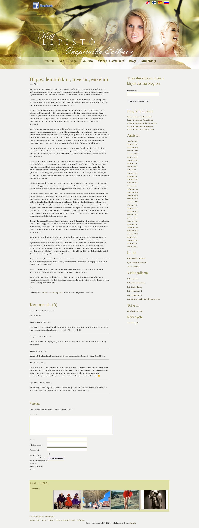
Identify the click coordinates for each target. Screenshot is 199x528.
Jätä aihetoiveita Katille (135, 311)
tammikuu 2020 (132, 154)
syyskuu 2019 (132, 166)
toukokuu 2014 (132, 227)
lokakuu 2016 (132, 186)
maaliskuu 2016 (132, 192)
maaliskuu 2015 (132, 211)
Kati (62, 60)
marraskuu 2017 (132, 179)
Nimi (32, 440)
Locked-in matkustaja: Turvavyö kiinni (140, 129)
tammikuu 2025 (132, 141)
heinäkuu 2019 (132, 173)
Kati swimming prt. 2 (134, 291)
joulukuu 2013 (132, 237)
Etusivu (48, 60)
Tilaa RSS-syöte (132, 323)
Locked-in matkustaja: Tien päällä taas (140, 120)
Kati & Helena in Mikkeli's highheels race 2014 (143, 299)
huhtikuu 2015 (132, 208)
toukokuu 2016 (132, 189)
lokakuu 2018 (132, 176)
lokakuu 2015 (132, 205)
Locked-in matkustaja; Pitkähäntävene (140, 126)
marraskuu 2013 (132, 240)
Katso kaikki (35, 488)
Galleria (87, 60)
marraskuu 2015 (132, 202)
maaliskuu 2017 (132, 182)
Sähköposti (132, 90)
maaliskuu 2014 (132, 230)
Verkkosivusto (35, 450)
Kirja (73, 60)
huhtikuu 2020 (132, 144)
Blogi (132, 60)
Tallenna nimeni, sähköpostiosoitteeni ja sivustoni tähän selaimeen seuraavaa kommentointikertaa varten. (38, 462)
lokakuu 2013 (132, 243)
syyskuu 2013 (132, 246)
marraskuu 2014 (132, 221)
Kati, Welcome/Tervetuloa (136, 283)
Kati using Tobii (132, 279)
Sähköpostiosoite (36, 445)
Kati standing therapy (134, 287)
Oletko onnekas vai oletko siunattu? (139, 116)
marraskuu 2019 (132, 160)
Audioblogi (148, 60)
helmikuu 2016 (132, 195)
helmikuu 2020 (132, 150)
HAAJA (133, 523)
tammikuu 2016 (132, 198)
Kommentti (34, 415)
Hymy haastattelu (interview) (137, 262)
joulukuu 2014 (132, 218)
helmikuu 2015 (132, 214)
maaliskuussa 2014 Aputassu (52, 292)
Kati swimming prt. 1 (134, 295)
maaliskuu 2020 (132, 147)
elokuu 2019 (131, 170)
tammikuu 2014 (132, 234)
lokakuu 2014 (132, 224)
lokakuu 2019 (132, 163)
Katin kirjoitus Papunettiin (136, 258)
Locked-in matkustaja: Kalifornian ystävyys (142, 123)
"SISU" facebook (133, 266)
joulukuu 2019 (132, 157)
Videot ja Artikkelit (111, 60)
